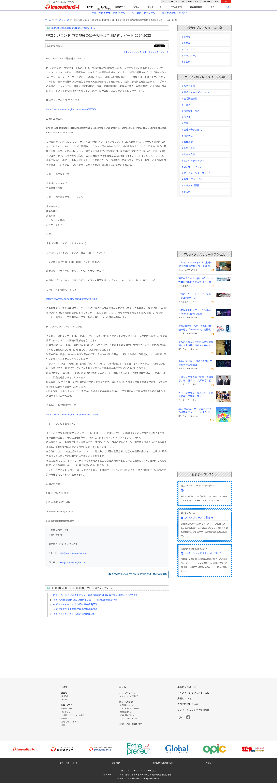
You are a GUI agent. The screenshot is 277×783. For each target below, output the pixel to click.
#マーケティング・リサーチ (156, 52)
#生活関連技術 (189, 98)
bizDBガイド (66, 696)
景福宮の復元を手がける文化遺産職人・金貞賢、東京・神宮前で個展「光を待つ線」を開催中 (195, 344)
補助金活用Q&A (126, 712)
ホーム (48, 20)
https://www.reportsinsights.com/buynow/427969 (71, 299)
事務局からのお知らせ (163, 763)
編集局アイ (120, 7)
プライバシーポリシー (70, 763)
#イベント (187, 49)
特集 (63, 725)
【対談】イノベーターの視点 (72, 715)
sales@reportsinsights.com (72, 562)
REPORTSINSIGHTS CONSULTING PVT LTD (73, 28)
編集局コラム (66, 719)
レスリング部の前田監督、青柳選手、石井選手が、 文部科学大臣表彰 (196, 379)
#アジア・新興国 (191, 185)
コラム (136, 7)
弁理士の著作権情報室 (130, 724)
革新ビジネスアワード (188, 687)
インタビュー (66, 712)
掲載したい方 (193, 1)
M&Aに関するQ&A (127, 715)
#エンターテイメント (193, 160)
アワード (214, 7)
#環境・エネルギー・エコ (195, 92)
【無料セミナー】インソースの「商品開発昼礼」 (194, 296)
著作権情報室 (196, 7)
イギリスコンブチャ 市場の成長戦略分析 (74, 614)
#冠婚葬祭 (187, 135)
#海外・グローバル (192, 179)
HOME (90, 7)
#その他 (186, 62)
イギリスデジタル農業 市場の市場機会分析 (75, 609)
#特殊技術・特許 (191, 111)
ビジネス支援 (176, 7)
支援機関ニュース (126, 705)
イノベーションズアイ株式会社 (142, 770)
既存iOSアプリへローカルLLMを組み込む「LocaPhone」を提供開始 (195, 328)
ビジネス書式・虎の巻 (128, 719)
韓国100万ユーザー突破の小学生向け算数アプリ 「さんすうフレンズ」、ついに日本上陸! (196, 411)
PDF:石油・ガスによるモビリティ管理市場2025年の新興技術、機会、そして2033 (95, 595)
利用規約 (116, 763)
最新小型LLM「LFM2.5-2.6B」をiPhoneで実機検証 (195, 363)
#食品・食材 (188, 148)
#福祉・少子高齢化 (192, 129)
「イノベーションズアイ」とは (193, 692)
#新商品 (186, 43)
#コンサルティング (132, 52)
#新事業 (186, 37)
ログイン (226, 1)
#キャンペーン (189, 55)
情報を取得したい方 (211, 1)
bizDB (104, 7)
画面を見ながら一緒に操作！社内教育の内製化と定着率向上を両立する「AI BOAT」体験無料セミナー (195, 280)
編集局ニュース (67, 709)
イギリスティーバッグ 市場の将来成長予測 (75, 604)
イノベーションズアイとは (173, 1)
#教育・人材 (188, 154)
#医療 (185, 123)
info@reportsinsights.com (73, 553)
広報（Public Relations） (71, 722)
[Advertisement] (107, 644)
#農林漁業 (187, 142)
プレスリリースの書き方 (199, 517)
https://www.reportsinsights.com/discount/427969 (72, 414)
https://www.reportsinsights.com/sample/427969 (71, 109)
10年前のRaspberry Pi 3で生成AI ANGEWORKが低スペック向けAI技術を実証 (196, 264)
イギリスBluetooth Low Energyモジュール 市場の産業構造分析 (85, 600)
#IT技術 (186, 104)
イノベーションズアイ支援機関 (193, 710)
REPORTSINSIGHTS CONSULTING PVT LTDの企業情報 (139, 574)
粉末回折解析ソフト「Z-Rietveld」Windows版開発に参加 (195, 312)
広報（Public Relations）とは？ (203, 553)
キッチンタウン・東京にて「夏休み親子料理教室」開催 (195, 395)
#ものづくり (188, 86)
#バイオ (186, 117)
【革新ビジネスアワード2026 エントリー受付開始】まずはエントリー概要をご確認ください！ (138, 13)
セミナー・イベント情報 (129, 709)
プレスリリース (154, 7)
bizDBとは (65, 699)
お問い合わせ (211, 763)
